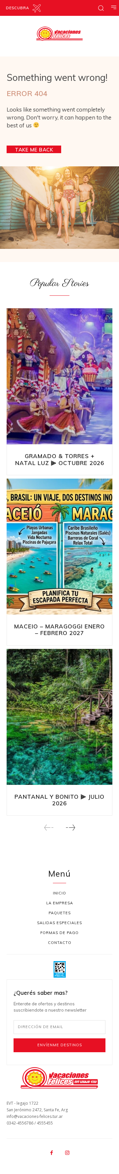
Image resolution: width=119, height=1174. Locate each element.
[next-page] (70, 827)
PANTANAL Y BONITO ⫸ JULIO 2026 (59, 800)
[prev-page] (49, 827)
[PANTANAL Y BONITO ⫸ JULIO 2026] (59, 717)
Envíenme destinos (59, 1045)
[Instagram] (67, 1153)
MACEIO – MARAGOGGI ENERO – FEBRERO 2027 (59, 629)
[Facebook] (52, 1153)
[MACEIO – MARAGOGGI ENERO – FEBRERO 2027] (59, 547)
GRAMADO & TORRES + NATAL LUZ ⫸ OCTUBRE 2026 (59, 459)
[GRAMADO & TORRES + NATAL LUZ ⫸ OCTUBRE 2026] (59, 377)
